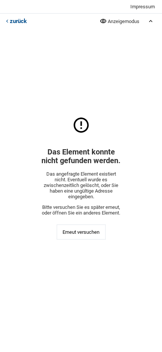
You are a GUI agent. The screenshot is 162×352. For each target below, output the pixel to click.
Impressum (142, 6)
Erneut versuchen (81, 232)
